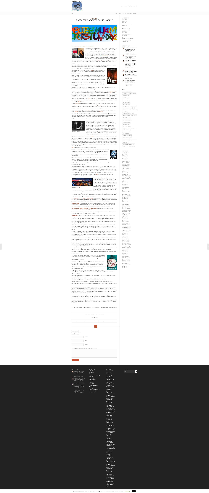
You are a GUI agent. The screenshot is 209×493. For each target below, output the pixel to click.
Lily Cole (76, 111)
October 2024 (125, 177)
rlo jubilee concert (125, 140)
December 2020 (125, 243)
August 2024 (125, 180)
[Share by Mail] (112, 321)
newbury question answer (127, 126)
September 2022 (125, 213)
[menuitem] (122, 6)
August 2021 (125, 231)
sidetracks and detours (127, 38)
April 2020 (124, 254)
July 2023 (124, 198)
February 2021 (125, 240)
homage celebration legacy (127, 113)
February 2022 (125, 223)
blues (131, 91)
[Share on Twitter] (85, 321)
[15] (89, 98)
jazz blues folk (125, 115)
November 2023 (125, 193)
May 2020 (124, 253)
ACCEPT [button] (133, 491)
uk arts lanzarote (125, 146)
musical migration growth (126, 122)
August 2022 (125, 214)
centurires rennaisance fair (132, 93)
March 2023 (124, 204)
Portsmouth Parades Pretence (127, 135)
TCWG (133, 144)
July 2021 (124, 233)
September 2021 (125, 230)
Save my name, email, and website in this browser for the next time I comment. (85, 348)
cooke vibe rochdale (126, 100)
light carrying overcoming (126, 117)
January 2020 (125, 259)
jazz (132, 113)
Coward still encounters (126, 102)
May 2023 (124, 201)
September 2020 (125, 247)
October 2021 (125, 228)
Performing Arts (125, 34)
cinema (123, 21)
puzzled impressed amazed (127, 137)
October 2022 (125, 211)
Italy (107, 60)
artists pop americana (126, 91)
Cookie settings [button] (127, 491)
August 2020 (125, 249)
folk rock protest (125, 109)
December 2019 (125, 260)
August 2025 (125, 170)
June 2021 (124, 234)
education (124, 27)
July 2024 (124, 181)
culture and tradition (126, 24)
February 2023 (125, 205)
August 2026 (125, 152)
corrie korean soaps (133, 100)
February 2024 (125, 188)
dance (123, 25)
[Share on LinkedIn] (103, 321)
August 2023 (125, 197)
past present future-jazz (126, 129)
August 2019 (125, 266)
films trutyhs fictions (133, 106)
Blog (72, 13)
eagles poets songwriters (126, 104)
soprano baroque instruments (127, 144)
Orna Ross (101, 111)
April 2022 (124, 220)
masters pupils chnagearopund (127, 120)
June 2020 (124, 252)
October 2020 (125, 246)
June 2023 (124, 200)
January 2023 (125, 207)
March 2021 (124, 239)
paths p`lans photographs (126, 131)
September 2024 (125, 178)
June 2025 (124, 172)
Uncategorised (125, 40)
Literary (95, 18)
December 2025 (125, 164)
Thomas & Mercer (112, 91)
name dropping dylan (126, 124)
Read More (121, 491)
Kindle (107, 52)
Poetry (123, 35)
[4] (88, 98)
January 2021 (125, 241)
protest (123, 37)
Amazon (103, 52)
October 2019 (125, 263)
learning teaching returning (132, 115)
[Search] (136, 6)
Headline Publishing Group (95, 105)
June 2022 (124, 217)
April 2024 (124, 185)
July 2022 (124, 216)
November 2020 (125, 244)
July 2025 (124, 171)
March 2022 (124, 221)
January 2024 (125, 190)
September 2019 (125, 264)
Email (86, 340)
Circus (123, 22)
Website (86, 344)
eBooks (79, 101)
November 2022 (125, 210)
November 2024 (125, 175)
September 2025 (125, 168)
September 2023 (125, 195)
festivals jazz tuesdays (126, 106)
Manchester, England (105, 55)
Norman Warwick (100, 313)
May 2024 (124, 184)
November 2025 (125, 165)
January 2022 (125, 224)
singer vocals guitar (126, 142)
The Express (77, 103)
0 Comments (93, 313)
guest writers (125, 29)
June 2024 (124, 182)
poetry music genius (126, 133)
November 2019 (125, 262)
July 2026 (124, 154)
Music (123, 32)
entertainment (125, 28)
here (128, 111)
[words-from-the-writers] (94, 33)
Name (86, 336)
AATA (92, 18)
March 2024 (124, 187)
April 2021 (124, 237)
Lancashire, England (101, 60)
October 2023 (125, 194)
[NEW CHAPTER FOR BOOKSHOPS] (1, 247)
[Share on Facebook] (76, 321)
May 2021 (124, 236)
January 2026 (125, 162)
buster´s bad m (125, 93)
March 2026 (124, 159)
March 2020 (124, 256)
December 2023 (125, 191)
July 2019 (124, 267)
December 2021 (125, 226)
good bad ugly (125, 111)
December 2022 (125, 208)
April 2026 (124, 158)
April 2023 (124, 203)
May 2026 (124, 157)
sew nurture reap (131, 140)
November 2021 (125, 227)
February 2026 (125, 161)
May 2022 (124, 218)
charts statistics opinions (126, 95)
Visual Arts (124, 41)
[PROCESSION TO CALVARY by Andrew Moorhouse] (208, 247)
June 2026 (124, 155)
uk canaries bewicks (132, 146)
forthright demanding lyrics (133, 109)
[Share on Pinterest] (94, 321)
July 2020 (124, 250)
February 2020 (125, 257)
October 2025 (125, 167)
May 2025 (124, 174)
